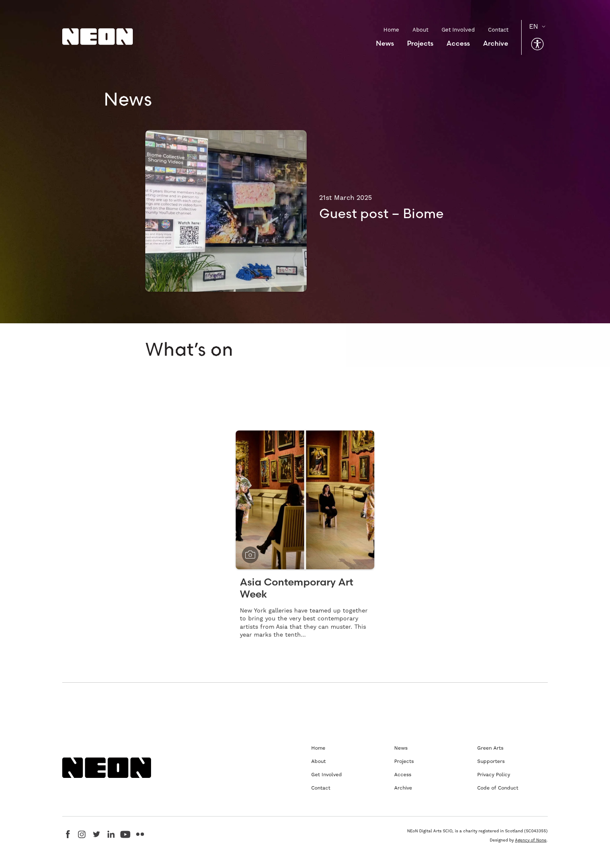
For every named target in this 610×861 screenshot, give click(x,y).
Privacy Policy (493, 774)
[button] (537, 44)
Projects (420, 43)
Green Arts (490, 748)
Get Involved (458, 30)
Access (458, 43)
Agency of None (531, 840)
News (385, 43)
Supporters (491, 761)
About (420, 30)
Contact (498, 30)
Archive (495, 43)
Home (391, 30)
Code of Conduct (497, 788)
